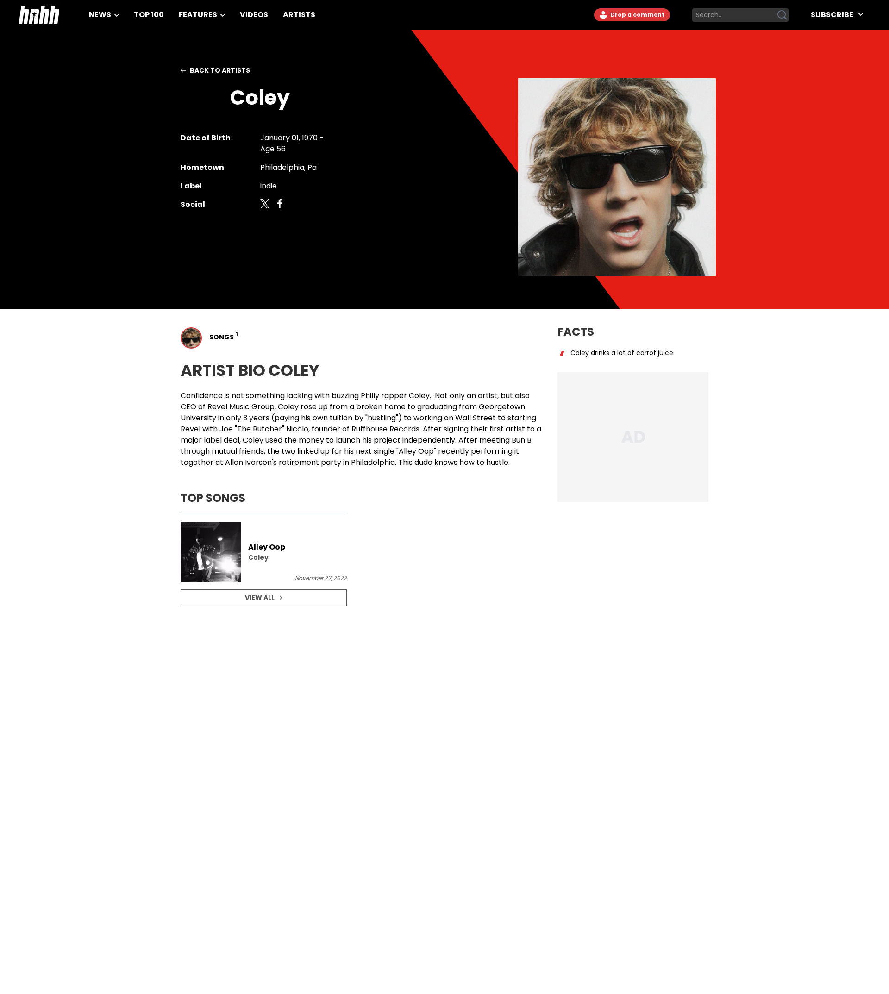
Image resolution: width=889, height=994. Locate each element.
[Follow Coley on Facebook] (279, 204)
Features (199, 14)
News (101, 14)
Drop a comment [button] (636, 15)
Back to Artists (220, 70)
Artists (299, 14)
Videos (254, 14)
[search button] (782, 14)
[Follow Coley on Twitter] (264, 204)
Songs (222, 336)
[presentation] (264, 552)
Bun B (522, 440)
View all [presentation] (260, 597)
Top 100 (149, 14)
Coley (419, 395)
